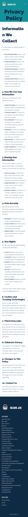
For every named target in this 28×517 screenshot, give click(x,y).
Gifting (4, 472)
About (3, 502)
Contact (4, 505)
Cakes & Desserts (7, 437)
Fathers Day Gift (6, 454)
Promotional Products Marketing (11, 485)
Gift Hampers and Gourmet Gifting (12, 470)
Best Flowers (5, 423)
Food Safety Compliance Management (13, 463)
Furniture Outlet (6, 465)
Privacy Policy (6, 500)
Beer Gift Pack (6, 419)
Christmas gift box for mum (9, 439)
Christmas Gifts (6, 441)
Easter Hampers (6, 448)
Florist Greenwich (7, 456)
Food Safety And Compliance (10, 461)
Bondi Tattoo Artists (7, 428)
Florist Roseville (6, 459)
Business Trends (6, 434)
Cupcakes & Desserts (8, 445)
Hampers (4, 474)
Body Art (4, 426)
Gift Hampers (5, 468)
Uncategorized (6, 490)
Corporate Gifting (7, 443)
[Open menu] (25, 4)
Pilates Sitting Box (7, 483)
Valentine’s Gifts (6, 492)
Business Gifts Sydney (8, 432)
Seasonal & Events (7, 487)
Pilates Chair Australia (8, 481)
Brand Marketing (6, 430)
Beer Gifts (4, 421)
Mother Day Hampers (8, 479)
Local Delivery (6, 476)
